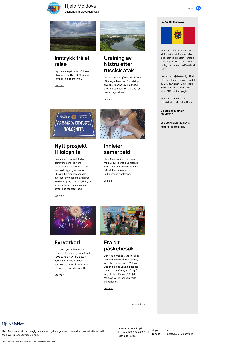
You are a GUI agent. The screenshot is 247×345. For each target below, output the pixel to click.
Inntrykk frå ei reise (72, 61)
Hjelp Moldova (80, 6)
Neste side (138, 304)
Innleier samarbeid (117, 149)
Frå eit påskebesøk (119, 245)
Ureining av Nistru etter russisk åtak (119, 64)
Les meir (59, 85)
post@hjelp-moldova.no (180, 334)
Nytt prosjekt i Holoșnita (71, 149)
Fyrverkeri (67, 242)
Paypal (132, 335)
